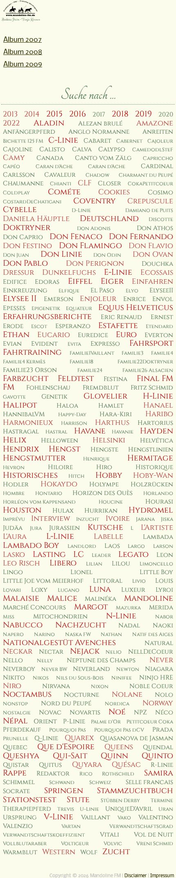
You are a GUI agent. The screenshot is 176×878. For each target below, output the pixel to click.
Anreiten (157, 132)
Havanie (122, 432)
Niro (12, 686)
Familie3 (132, 353)
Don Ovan (153, 254)
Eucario (53, 335)
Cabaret (97, 141)
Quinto (157, 755)
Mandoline (148, 598)
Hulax (63, 510)
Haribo (159, 414)
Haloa (67, 405)
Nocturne (81, 695)
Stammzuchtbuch (135, 790)
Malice (62, 598)
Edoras (47, 282)
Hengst (64, 449)
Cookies (114, 192)
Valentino (155, 817)
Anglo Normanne (98, 132)
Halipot (20, 405)
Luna (100, 589)
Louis (164, 581)
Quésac (126, 764)
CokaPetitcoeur (150, 183)
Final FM (155, 378)
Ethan (16, 334)
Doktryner (26, 227)
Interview (50, 518)
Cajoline (17, 149)
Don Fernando (141, 236)
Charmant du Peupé (146, 175)
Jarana (145, 519)
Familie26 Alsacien (147, 370)
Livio (139, 581)
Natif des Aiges (152, 634)
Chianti (60, 183)
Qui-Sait (70, 755)
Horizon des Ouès (102, 493)
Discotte (161, 219)
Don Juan (16, 255)
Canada (49, 158)
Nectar (51, 652)
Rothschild (118, 774)
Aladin (49, 123)
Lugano (68, 590)
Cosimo (160, 192)
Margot (91, 607)
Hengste (104, 449)
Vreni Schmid (154, 843)
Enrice (134, 299)
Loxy (39, 590)
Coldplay (16, 192)
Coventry (94, 201)
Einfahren (152, 281)
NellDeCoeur (150, 652)
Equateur (79, 308)
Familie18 (81, 361)
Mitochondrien (60, 616)
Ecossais (156, 272)
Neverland (91, 669)
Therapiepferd (27, 809)
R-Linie (162, 765)
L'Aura (15, 536)
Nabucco (23, 625)
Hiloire (60, 467)
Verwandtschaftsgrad (141, 826)
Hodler (16, 484)
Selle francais (149, 782)
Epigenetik (46, 308)
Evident (44, 344)
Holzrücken (152, 484)
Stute (78, 799)
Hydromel (151, 510)
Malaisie (21, 598)
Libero (63, 563)
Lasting (49, 554)
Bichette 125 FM (23, 141)
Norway (157, 703)
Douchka (157, 264)
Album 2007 (22, 40)
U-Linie (89, 809)
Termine (162, 800)
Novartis (85, 712)
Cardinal (157, 166)
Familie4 (162, 353)
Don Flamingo (90, 245)
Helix (14, 440)
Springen (63, 790)
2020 (165, 114)
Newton (127, 669)
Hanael (158, 405)
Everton (158, 335)
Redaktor (53, 773)
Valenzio (18, 826)
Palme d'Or (106, 721)
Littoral (107, 581)
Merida (161, 607)
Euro (126, 334)
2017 (99, 114)
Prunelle (15, 738)
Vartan (71, 826)
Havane (90, 431)
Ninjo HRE (156, 677)
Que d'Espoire (66, 746)
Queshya (21, 755)
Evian (12, 344)
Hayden (156, 431)
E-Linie (118, 272)
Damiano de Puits (149, 210)
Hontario (48, 493)
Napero (13, 634)
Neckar (17, 651)
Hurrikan (100, 510)
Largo (136, 546)
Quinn (114, 755)
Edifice (15, 282)
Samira (158, 773)
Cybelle (20, 209)
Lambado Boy (31, 545)
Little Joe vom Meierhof (43, 581)
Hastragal (21, 431)
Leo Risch (21, 563)
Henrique (96, 459)
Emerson (58, 299)
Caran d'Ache (54, 166)
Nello (13, 660)
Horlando (158, 493)
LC (78, 554)
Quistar (16, 765)
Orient (45, 721)
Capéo (11, 166)
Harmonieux (28, 422)
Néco (164, 712)
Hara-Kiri (115, 414)
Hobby (108, 475)
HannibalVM (24, 414)
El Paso (102, 290)
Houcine (111, 502)
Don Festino (27, 246)
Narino (44, 634)
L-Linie (60, 536)
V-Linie (58, 817)
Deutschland (109, 218)
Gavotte (14, 397)
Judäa (13, 528)
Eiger (112, 281)
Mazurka (128, 607)
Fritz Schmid (152, 387)
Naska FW (78, 634)
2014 (32, 114)
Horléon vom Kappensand (39, 502)
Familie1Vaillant (92, 353)
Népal (15, 721)
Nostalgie (17, 712)
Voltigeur (75, 843)
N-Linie (121, 616)
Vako (124, 817)
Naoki (163, 625)
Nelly (45, 660)
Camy (14, 158)
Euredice (93, 335)
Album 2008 (22, 52)
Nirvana (56, 686)
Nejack (84, 651)
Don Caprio (23, 237)
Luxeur (133, 590)
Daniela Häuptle (36, 219)
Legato (133, 554)
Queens (118, 747)
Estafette (118, 325)
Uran (165, 809)
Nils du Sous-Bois (80, 678)
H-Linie (158, 396)
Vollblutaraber (25, 843)
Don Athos (155, 228)
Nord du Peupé (66, 703)
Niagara (159, 669)
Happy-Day (72, 414)
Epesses (14, 308)
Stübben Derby (120, 800)
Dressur (18, 272)
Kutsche (105, 527)
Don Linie (61, 254)
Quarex (79, 738)
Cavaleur (60, 175)
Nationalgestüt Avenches (59, 642)
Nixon (99, 686)
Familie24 (89, 370)
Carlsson (19, 175)
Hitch (76, 476)
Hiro (104, 467)
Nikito (14, 677)
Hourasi (159, 501)
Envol (162, 299)
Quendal (158, 747)
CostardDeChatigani (32, 201)
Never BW (54, 669)
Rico (86, 774)
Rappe (15, 773)
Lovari (12, 590)
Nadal (129, 625)
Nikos (41, 678)
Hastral (56, 432)
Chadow (97, 175)
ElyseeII (161, 290)
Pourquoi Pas (67, 730)
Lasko (14, 555)
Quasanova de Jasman (136, 738)
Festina (115, 379)
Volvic (113, 843)
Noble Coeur (151, 686)
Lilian (94, 564)
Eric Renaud (121, 317)
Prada (162, 729)
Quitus (50, 765)
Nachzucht (80, 625)
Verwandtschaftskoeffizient (44, 835)
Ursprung (19, 817)
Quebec (15, 747)
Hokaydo (59, 484)
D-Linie (81, 210)
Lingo (13, 572)
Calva (82, 149)
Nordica (117, 703)
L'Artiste (157, 527)
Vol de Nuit (153, 834)
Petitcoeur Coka (149, 721)
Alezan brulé (100, 123)
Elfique (69, 290)
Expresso (105, 344)
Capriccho (158, 158)
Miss (8, 616)
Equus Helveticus (135, 307)
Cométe (64, 192)
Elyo (132, 290)
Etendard (159, 326)
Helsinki (109, 440)
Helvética (156, 440)
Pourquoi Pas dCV (119, 730)
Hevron (14, 467)
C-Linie (63, 140)
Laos (112, 546)
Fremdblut (101, 387)
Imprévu (14, 519)
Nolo (164, 695)
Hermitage (150, 458)
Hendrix (21, 449)
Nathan (111, 634)
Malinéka (100, 599)
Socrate (16, 791)
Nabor (164, 616)
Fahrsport (151, 343)
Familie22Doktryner (145, 361)
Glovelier (105, 396)
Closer (109, 183)
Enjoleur (98, 299)
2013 (10, 114)
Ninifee (121, 678)
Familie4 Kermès (24, 361)
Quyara (87, 764)
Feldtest (76, 378)
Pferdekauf (22, 729)
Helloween (59, 440)
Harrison (74, 423)
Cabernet (129, 141)
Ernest (162, 317)
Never (161, 660)
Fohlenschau (48, 387)
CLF (85, 183)
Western (58, 852)
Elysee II (20, 298)
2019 (143, 114)
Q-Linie (46, 738)
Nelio (114, 652)
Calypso (111, 149)
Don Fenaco (76, 236)
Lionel (81, 572)
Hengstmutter (34, 458)
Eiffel (80, 281)
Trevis (65, 809)
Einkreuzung (25, 290)
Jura (36, 528)
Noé (117, 712)
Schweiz (100, 782)
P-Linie (74, 721)
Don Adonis (94, 228)
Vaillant (95, 817)
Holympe (104, 484)
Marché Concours (34, 607)
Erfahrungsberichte (47, 316)
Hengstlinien (150, 449)
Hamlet (111, 405)
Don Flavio (151, 246)
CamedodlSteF (152, 149)
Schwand (61, 782)
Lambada (158, 537)
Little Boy (156, 572)
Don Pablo (25, 263)
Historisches (30, 475)
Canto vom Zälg (103, 158)
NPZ (140, 712)
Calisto (52, 149)
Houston (22, 510)
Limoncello (156, 564)
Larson (163, 546)
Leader (101, 555)
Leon (164, 555)
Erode (13, 326)
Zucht (116, 851)
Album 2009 (22, 64)
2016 (77, 114)
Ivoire (118, 518)
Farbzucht (25, 378)
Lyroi (164, 590)
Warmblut (20, 852)
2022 (11, 123)
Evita (74, 344)
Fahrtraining (32, 352)
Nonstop (15, 703)
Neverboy (19, 669)
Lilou (121, 563)
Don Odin (107, 255)
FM (8, 387)
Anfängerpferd (29, 132)
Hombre (14, 493)
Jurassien (64, 528)
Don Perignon (95, 263)
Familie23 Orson (30, 370)
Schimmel (19, 782)
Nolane (127, 694)
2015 (54, 114)
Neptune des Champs (101, 660)
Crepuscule (150, 201)
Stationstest (29, 799)
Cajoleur (160, 141)
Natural (158, 643)
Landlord (82, 546)
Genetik (54, 396)
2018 (120, 114)
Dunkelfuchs (69, 272)
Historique (154, 467)
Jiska (167, 519)
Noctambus (27, 694)
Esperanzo (72, 326)
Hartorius (155, 423)
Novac (50, 712)
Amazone (154, 123)
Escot (39, 326)
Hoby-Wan (153, 475)
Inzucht (87, 519)
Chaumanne (23, 183)
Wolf (88, 852)
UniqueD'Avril (129, 809)
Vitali (109, 834)
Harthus (112, 422)
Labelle (108, 536)
